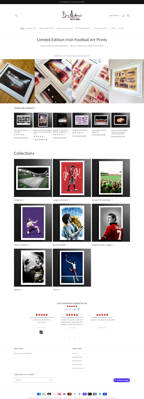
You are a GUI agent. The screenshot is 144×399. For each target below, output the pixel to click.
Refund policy (58, 398)
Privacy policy (68, 398)
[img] (72, 306)
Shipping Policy (77, 357)
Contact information (110, 398)
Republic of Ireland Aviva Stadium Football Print (60, 131)
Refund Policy (77, 361)
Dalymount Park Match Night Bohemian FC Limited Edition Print (43, 132)
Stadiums (18, 200)
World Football (59, 245)
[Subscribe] (49, 380)
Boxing (17, 289)
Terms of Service (77, 368)
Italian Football (20, 245)
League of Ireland (60, 200)
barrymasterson (36, 398)
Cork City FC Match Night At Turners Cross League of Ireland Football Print (119, 132)
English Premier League (102, 245)
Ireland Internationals (101, 200)
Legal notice (99, 398)
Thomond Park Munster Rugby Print (99, 131)
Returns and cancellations (23, 353)
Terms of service (78, 398)
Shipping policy (89, 398)
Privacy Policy (77, 364)
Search (74, 353)
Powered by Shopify (47, 398)
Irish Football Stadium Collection (21, 131)
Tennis (56, 289)
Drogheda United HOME (79, 130)
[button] (16, 15)
